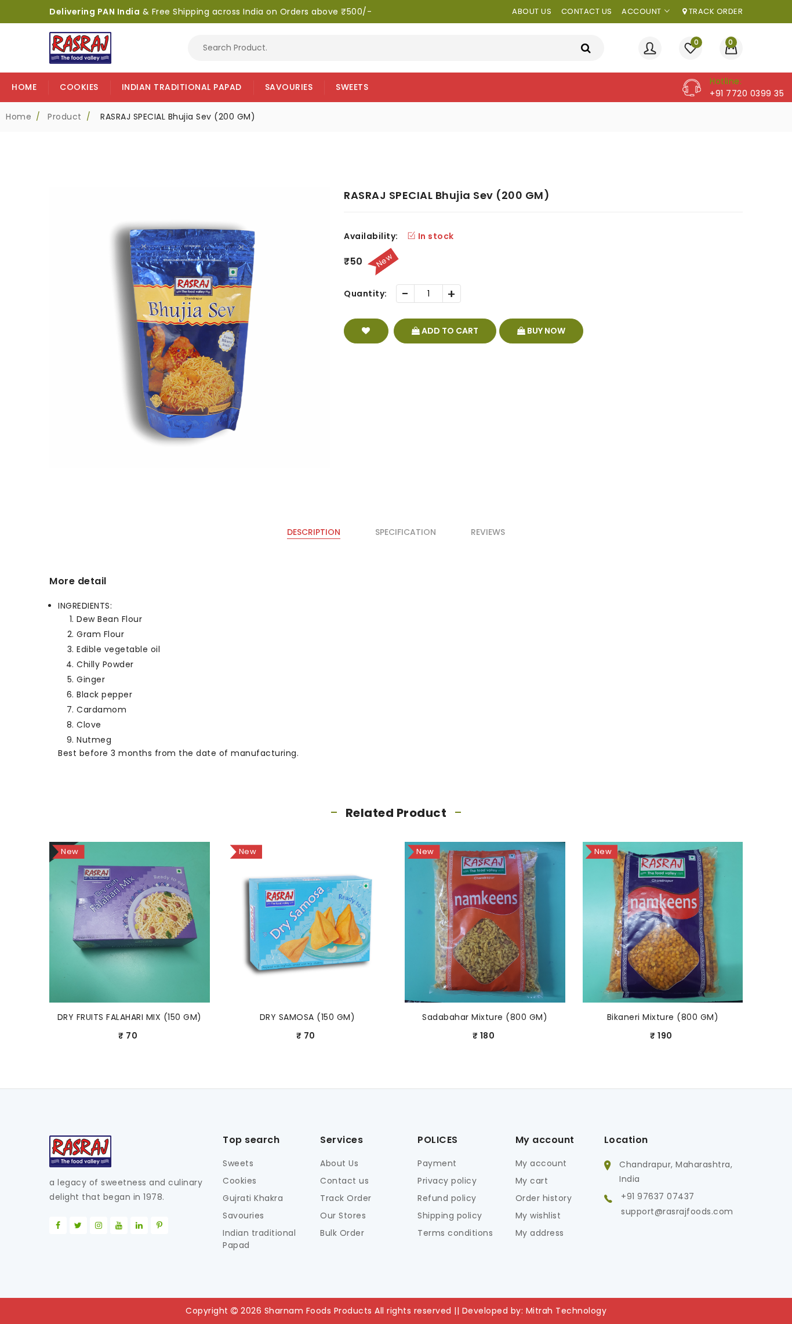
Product (65, 116)
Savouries (243, 1215)
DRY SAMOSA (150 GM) (307, 1017)
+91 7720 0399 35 (747, 93)
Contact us (586, 11)
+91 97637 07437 (658, 1196)
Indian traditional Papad (259, 1239)
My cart (531, 1180)
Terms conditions (455, 1233)
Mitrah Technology (566, 1310)
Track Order (714, 11)
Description (313, 532)
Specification (405, 532)
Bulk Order (342, 1233)
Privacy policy (447, 1180)
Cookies (240, 1180)
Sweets (238, 1163)
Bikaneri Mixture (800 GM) (663, 1017)
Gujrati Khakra (253, 1198)
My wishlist (538, 1215)
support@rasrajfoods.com (677, 1211)
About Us (339, 1163)
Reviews (488, 532)
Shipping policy (449, 1215)
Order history (543, 1198)
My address (539, 1233)
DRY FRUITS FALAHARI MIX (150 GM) (129, 1017)
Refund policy (447, 1198)
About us (531, 11)
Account (642, 11)
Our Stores (343, 1215)
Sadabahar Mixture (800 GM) (484, 1017)
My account (541, 1163)
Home (18, 116)
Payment (437, 1163)
